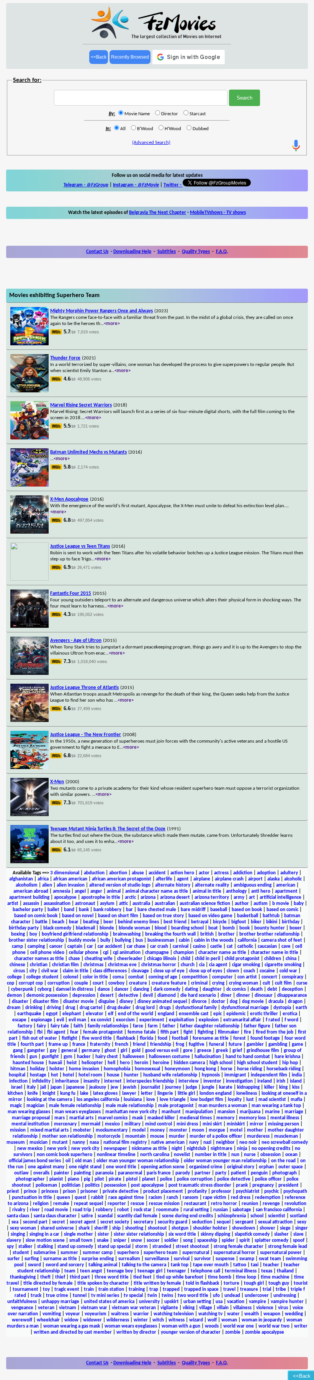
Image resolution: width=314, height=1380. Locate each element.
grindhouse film (263, 1050)
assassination (57, 903)
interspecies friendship (150, 1081)
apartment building (29, 897)
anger (96, 891)
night (177, 1148)
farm (153, 1026)
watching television (174, 1313)
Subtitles (166, 251)
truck (36, 1295)
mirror (256, 1124)
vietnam (67, 1307)
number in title (211, 1154)
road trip (82, 1209)
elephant (71, 1013)
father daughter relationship (209, 1026)
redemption (267, 1197)
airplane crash (229, 879)
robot (123, 1209)
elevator (94, 1013)
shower (267, 1228)
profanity (197, 1191)
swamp (246, 1258)
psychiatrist (248, 1191)
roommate (167, 1209)
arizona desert (175, 897)
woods (212, 1326)
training (137, 1289)
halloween (133, 1056)
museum (16, 1142)
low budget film (206, 1099)
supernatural (195, 1252)
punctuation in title (32, 1197)
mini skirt (212, 1124)
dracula (275, 1001)
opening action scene (163, 1166)
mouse (157, 1136)
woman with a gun (181, 1326)
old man (83, 1160)
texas (266, 1271)
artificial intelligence (280, 897)
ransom (190, 1197)
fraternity (100, 1044)
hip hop (290, 1062)
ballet (53, 909)
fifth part (169, 1032)
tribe (281, 1289)
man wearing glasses (29, 1111)
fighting (205, 1032)
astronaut (85, 903)
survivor (202, 1258)
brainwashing (127, 934)
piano (73, 1179)
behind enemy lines (138, 921)
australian (165, 903)
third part (80, 1277)
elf (110, 1013)
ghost (110, 1050)
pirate (115, 1179)
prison (69, 1191)
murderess (258, 1136)
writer (300, 1326)
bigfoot (238, 921)
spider (228, 1240)
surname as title (60, 1258)
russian (220, 1209)
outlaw (21, 1173)
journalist (150, 1087)
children (272, 958)
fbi (40, 1032)
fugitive (196, 1044)
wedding (294, 1313)
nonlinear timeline (116, 1154)
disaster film (46, 1001)
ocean (291, 1154)
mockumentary (112, 1130)
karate (225, 1087)
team (69, 1271)
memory (225, 1117)
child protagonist (242, 958)
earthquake (29, 1013)
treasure (249, 1289)
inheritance (67, 1081)
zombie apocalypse (264, 1332)
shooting (134, 1228)
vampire (257, 1301)
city (33, 970)
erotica (290, 1013)
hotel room (90, 1075)
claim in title (75, 970)
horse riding (249, 1068)
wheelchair (48, 1320)
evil (60, 1019)
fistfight (69, 1038)
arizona (148, 897)
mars (59, 1117)
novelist (182, 1154)
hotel (68, 1075)
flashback (125, 1038)
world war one (238, 1326)
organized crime (205, 1166)
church (188, 964)
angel (80, 891)
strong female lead (287, 1246)
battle (41, 921)
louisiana (133, 1099)
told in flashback (202, 1283)
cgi (105, 952)
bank (84, 909)
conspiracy (292, 977)
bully (105, 940)
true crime (57, 1295)
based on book (247, 909)
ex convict (101, 1019)
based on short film (118, 915)
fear (74, 1032)
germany (91, 1050)
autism (260, 903)
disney (126, 1001)
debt (272, 989)
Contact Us (97, 251)
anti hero (260, 891)
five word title (97, 1038)
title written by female (157, 1283)
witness (176, 1320)
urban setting (197, 1301)
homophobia (117, 1068)
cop (10, 983)
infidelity (41, 1081)
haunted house (28, 1062)
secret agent (83, 1222)
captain (74, 946)
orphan (266, 1166)
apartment (286, 891)
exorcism (125, 1019)
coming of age (163, 977)
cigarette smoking (283, 964)
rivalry (18, 1209)
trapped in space (201, 1289)
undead (232, 1295)
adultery (289, 872)
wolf (212, 1320)
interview (188, 1081)
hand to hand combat (248, 1056)
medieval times (196, 1117)
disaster (20, 1001)
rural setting (196, 1209)
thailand (285, 1271)
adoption (266, 872)
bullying (123, 940)
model (139, 1130)
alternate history (172, 885)
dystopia (282, 1007)
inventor (212, 1081)
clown (233, 970)
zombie (232, 1332)
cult (266, 983)
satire (87, 1215)
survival (182, 1258)
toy (46, 1289)
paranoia (104, 1173)
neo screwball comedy (285, 1142)
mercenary (65, 1124)
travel (229, 1289)
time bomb (219, 1277)
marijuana (250, 1111)
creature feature (169, 983)
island (296, 1081)
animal (114, 891)
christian (38, 964)
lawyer (129, 1093)
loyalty (235, 1099)
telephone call (205, 1271)
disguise (106, 1001)
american (285, 885)
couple (81, 983)
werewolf (22, 1320)
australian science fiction (205, 903)
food (162, 1038)
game (297, 1044)
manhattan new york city (131, 1111)
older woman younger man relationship (225, 1160)
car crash (159, 946)
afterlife (164, 879)
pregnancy (263, 1185)
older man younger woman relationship (137, 1160)
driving (54, 1007)
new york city (85, 1148)
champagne (157, 952)
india (297, 1075)
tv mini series (105, 1295)
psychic (271, 1191)
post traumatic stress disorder (199, 1185)
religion (41, 1203)
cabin (184, 940)
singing (18, 1234)
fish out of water (39, 1038)
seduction (202, 1222)
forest (239, 1038)
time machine (275, 1277)
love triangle (173, 1099)
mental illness (284, 1117)
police (166, 1179)
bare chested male (156, 909)
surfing (32, 1258)
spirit (244, 1240)
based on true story (163, 915)
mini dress (187, 1124)
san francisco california (279, 1209)
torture (231, 1283)
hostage (38, 1075)
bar (129, 909)
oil (67, 1160)
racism (155, 1197)
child (185, 958)
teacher (271, 1264)
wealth (251, 1313)
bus (139, 940)
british (207, 934)
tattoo (239, 1264)
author (242, 903)
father (168, 1026)
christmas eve (122, 964)
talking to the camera (144, 1264)
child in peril (207, 958)
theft (45, 1277)
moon (198, 1130)
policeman (46, 1185)
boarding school (187, 928)
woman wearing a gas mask (71, 1326)
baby (299, 903)
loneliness (246, 1093)
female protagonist (103, 1032)
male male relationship (130, 1105)
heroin (141, 1062)
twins (167, 1295)
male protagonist (176, 1105)
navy (194, 1142)
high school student (257, 1062)
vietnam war (94, 1307)
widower (92, 1320)
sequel (224, 1222)
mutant (60, 1142)
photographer (30, 1179)
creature (138, 983)
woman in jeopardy (262, 1320)
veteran (46, 1307)
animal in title (207, 891)
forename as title (211, 1038)
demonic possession (47, 995)
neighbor (225, 1142)
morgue (217, 1130)
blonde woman (134, 928)
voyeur (72, 1313)
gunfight (50, 1056)
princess (49, 1191)
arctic (130, 897)
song (188, 1240)
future (235, 1044)
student (21, 1252)
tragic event (66, 1289)
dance (104, 989)
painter (61, 1173)
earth (301, 1007)
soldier (171, 1240)
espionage (41, 1019)
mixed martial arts (49, 1130)
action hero (182, 872)
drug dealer (119, 1007)
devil (148, 995)
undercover (257, 1295)
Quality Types (196, 251)
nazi (207, 1142)
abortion (118, 872)
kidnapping (248, 1087)
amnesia (61, 891)
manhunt (171, 1111)
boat (213, 928)
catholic (245, 946)
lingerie (165, 1093)
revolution (295, 1203)
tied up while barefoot (179, 1277)
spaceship (207, 1240)
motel (236, 1130)
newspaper (115, 1148)
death (256, 989)
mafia (296, 1099)
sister (103, 1234)
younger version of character (191, 1332)
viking (189, 1307)
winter (141, 1320)
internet (113, 1081)
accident (157, 872)
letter (147, 1093)
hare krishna (287, 1056)
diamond (166, 995)
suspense (225, 1258)
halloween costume (169, 1056)
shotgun (180, 1228)
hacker (84, 1056)
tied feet (142, 1277)
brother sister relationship (36, 940)
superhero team (161, 1252)
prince (30, 1191)
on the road (283, 1160)
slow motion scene (45, 1240)
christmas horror (158, 964)
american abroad (30, 891)
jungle (208, 1087)
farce (138, 1026)
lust (250, 1099)
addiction (242, 872)
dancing (141, 989)
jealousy (97, 1087)
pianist (56, 1179)
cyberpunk (22, 989)
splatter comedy (271, 1240)
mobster (82, 1130)
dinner (243, 995)
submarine (45, 1252)
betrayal (199, 921)
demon (14, 995)
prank (242, 1185)
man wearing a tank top (276, 1105)
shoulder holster (210, 1228)
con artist (247, 977)
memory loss (252, 1117)
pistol (131, 1179)
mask (137, 1117)
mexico (112, 1124)
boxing (18, 934)
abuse (138, 872)
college (14, 977)
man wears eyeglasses (78, 1111)
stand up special (114, 1246)
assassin (31, 903)
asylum (107, 903)
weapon (271, 1313)
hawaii (55, 1062)
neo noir (248, 1142)
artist (12, 903)
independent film (269, 1075)
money (157, 1130)
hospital (17, 1075)
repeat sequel (88, 1203)
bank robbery (107, 909)
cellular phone (83, 952)
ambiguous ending (252, 885)
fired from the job (274, 1032)
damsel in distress (74, 989)
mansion (226, 1111)
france (78, 1044)
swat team (270, 1258)
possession (115, 1185)
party (220, 1173)
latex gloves (105, 1093)
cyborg (44, 989)
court (98, 983)
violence (264, 1307)
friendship (160, 1044)
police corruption (195, 1179)
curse (301, 983)
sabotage (241, 1209)
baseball (218, 909)
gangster (36, 1050)
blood (161, 928)
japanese (75, 1087)
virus (283, 1307)
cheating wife (99, 958)
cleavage (140, 970)
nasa (94, 1142)
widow (71, 1320)
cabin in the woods (213, 940)
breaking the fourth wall (170, 934)
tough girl (254, 1283)
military (132, 1124)
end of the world (135, 1013)
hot (54, 1075)
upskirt (171, 1301)
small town (80, 1240)
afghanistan (21, 879)
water (233, 1313)
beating (91, 921)
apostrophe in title (100, 897)
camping (36, 946)
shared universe (57, 1228)
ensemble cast (194, 1013)
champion (183, 952)
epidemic (235, 1013)
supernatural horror (234, 1252)
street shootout (192, 1246)
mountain (135, 1136)
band (69, 909)
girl (124, 1050)
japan (56, 1087)
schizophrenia (232, 1215)
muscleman (286, 1136)
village (205, 1307)
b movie (280, 903)
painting (82, 1173)
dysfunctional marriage (245, 1007)
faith (78, 1026)
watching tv (210, 1313)
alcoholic (293, 879)
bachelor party (28, 909)
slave (298, 1234)
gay (53, 1050)
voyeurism (95, 1313)
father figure (257, 1026)
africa (43, 879)
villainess (242, 1307)
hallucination (208, 1056)
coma (118, 977)
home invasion (84, 1068)
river (35, 1209)
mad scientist (272, 1099)
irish (280, 1081)
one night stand (85, 1166)
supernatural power (281, 1252)
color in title (95, 977)
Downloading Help (132, 251)
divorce (199, 1001)
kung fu (67, 1093)
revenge (271, 1203)
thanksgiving (23, 1277)
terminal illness (241, 1271)
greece (204, 1050)
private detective (121, 1191)
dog (233, 1001)
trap (153, 1289)
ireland (264, 1081)
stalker (25, 1246)
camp (17, 946)
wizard (196, 1320)
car (90, 946)
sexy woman (23, 1228)
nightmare (221, 1148)
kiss (295, 1087)
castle (216, 946)
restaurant (195, 1203)
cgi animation (127, 952)
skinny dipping (215, 1234)
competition (195, 977)
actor (204, 872)
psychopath (295, 1191)
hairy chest (106, 1056)
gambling (277, 1044)
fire (247, 1032)
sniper (119, 1240)
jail (43, 1087)
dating (191, 989)
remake (61, 1203)
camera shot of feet (281, 940)
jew (114, 1087)
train (89, 1289)
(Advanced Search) (151, 142)
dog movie (253, 1001)
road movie (56, 1209)
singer (301, 1228)
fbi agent (56, 1032)
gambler (255, 1044)
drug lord (145, 1007)
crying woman (243, 983)
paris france (159, 1173)
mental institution (30, 1124)
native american (168, 1142)
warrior (141, 1313)
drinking (33, 1007)
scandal (105, 1215)
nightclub (196, 1148)
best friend (175, 921)
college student (42, 977)
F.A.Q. (222, 251)
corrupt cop (31, 983)
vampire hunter (287, 1301)
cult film (283, 983)
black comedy (57, 928)
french (121, 1044)
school (256, 1215)
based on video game (210, 915)
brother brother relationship (269, 934)
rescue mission (164, 1203)
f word (291, 1019)
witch (158, 1320)
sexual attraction (275, 1222)
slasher (281, 1234)
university (149, 1301)
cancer (56, 946)
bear (73, 921)
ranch (172, 1197)
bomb (228, 928)
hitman (17, 1068)
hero (125, 1062)
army (239, 897)
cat (230, 946)
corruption (58, 983)
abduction (94, 872)
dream (14, 1007)
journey (173, 1087)
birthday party (24, 928)
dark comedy (167, 989)
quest (81, 1197)
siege (285, 1228)
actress (221, 872)
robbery (104, 1209)
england (166, 1013)
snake (103, 1240)
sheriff (101, 1228)
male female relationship (75, 1105)
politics (92, 1185)
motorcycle (109, 1136)
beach (58, 921)
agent (183, 879)
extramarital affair (242, 1019)
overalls (41, 1173)
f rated (273, 1019)
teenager (176, 1271)
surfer (13, 1258)
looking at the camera (49, 1099)
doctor (218, 1001)
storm (141, 1246)
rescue (137, 1203)
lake (84, 1093)
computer (222, 977)
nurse (250, 1154)
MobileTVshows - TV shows (218, 212)
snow (136, 1240)
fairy (41, 1026)
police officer (268, 1179)
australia (141, 903)
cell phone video (47, 952)
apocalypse (65, 897)
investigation (239, 1081)
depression (83, 995)
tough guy (278, 1283)
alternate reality (212, 885)
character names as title (39, 958)
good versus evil (161, 1050)
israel (16, 1087)
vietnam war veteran (134, 1307)
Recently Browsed (130, 57)
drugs (165, 1007)
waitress (120, 1313)
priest (13, 1191)
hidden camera (189, 1062)
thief (60, 1277)
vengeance (22, 1307)
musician (38, 1142)
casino (199, 946)
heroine (161, 1062)
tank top (179, 1264)
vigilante (169, 1307)
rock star (143, 1209)
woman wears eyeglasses (131, 1326)
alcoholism (27, 885)
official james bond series (35, 1160)
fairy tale (60, 1026)
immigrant (235, 1075)
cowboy (116, 983)
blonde (107, 928)
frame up (58, 1044)
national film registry (125, 1142)
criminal (199, 983)
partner (203, 1173)
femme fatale (142, 1032)
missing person (283, 1124)
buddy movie (82, 940)
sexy (301, 1222)
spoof (298, 1240)
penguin (259, 1173)
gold (136, 1050)
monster (178, 1130)
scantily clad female (137, 1215)
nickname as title (149, 1148)
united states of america (109, 1301)
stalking (45, 1246)
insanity (91, 1081)
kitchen (15, 1093)
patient (238, 1173)
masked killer (161, 1117)
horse (226, 1068)
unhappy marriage (60, 1301)
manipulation (199, 1111)
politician (71, 1185)
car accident (110, 946)
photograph (284, 1173)
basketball (247, 915)
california (247, 940)
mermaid (90, 1124)
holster (56, 1068)
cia (201, 964)
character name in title (274, 952)
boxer (295, 928)
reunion (250, 1203)
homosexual (147, 1068)
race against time (126, 1197)
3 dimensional (64, 872)
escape (19, 1019)
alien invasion (71, 885)
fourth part (32, 1044)
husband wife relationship (170, 1075)
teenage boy (120, 1271)
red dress (240, 1197)
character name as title (222, 952)
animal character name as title (156, 891)
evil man (77, 1019)
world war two (273, 1326)
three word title (112, 1277)
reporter (117, 1203)
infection (18, 1081)
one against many (46, 1166)
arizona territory (212, 897)
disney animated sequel (162, 1001)
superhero (128, 1252)
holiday (37, 1068)
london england (216, 1093)
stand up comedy (75, 1246)
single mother (78, 1234)
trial (267, 1289)
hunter (131, 1075)
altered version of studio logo (119, 885)
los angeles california (98, 1099)
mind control (158, 1124)
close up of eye (169, 970)
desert (107, 995)
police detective (233, 1179)
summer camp (98, 1252)
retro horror (224, 1203)
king (283, 1087)
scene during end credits (187, 1215)
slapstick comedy (252, 1234)
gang (18, 1050)
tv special (133, 1295)
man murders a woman (222, 1105)
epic (217, 1013)
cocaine (267, 970)
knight (49, 1093)
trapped (171, 1289)
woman (229, 1320)
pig (87, 1179)
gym (68, 1056)
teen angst (91, 1271)
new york (57, 1148)
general (69, 1050)
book (244, 928)
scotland (298, 1215)
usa (219, 1301)
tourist (301, 1283)
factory (25, 1026)
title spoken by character (103, 1283)
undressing (284, 1295)
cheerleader (129, 958)
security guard (172, 1222)
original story (240, 1166)
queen (63, 1197)
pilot (99, 1179)
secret (58, 1222)
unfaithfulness (22, 1301)
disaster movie (78, 1001)
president (288, 1185)
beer (108, 921)
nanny (78, 1142)
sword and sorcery (65, 1264)
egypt (52, 1013)
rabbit (97, 1197)
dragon (295, 1001)
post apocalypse (147, 1185)
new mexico (30, 1148)
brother (226, 934)
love (150, 1099)
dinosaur (264, 995)
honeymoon (177, 1068)
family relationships (108, 1026)
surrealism (129, 1258)
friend (139, 1044)
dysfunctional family (196, 1007)
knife (33, 1093)
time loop (246, 1277)
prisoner (89, 1191)
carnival (180, 946)
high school (220, 1062)
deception (292, 989)
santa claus (18, 1215)
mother (255, 1130)
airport (255, 879)
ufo (216, 1295)
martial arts (81, 1117)
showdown (243, 1228)
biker (256, 921)
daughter (212, 989)
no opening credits (271, 1148)
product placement (163, 1191)
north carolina (154, 1154)
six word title (182, 1234)
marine (272, 1111)
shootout (157, 1228)
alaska (273, 879)
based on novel (77, 915)
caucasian (267, 946)
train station (111, 1289)
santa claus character (55, 1215)
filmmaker (228, 1032)
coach (249, 970)
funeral (216, 1044)
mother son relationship (67, 1136)
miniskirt (236, 1124)
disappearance (292, 995)
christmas (93, 964)
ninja (242, 1148)
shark (84, 1228)
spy (10, 1246)
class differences (110, 970)
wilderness (117, 1320)
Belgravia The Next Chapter (157, 212)
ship (116, 1228)
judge (191, 1087)
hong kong (205, 1068)
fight (188, 1032)
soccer (153, 1240)
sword (34, 1264)
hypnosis (211, 1075)
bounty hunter (269, 928)
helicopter (92, 1062)
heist (72, 1062)
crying (218, 983)
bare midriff (193, 909)
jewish (129, 1087)
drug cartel (91, 1007)
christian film (65, 964)
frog (180, 1044)
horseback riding (284, 1068)
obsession (270, 1154)
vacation (235, 1301)
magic (16, 1105)
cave (286, 946)
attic (123, 903)
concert (269, 977)
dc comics (236, 989)
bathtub (271, 915)
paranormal (130, 1173)
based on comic (282, 909)
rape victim (214, 1197)
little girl (186, 1093)
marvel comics (113, 1117)
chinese (17, 964)
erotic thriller (264, 1013)
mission (18, 1130)
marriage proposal (31, 1117)
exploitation (181, 1019)
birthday (290, 921)
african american (70, 879)
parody (182, 1173)
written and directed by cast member (73, 1332)
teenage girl (149, 1271)
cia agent (218, 964)
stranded (161, 1246)
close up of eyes (205, 970)
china (291, 958)
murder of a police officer (216, 1136)
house (113, 1075)
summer (69, 1252)
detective (128, 995)
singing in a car (44, 1234)
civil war (49, 970)
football (180, 1038)
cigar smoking (246, 964)
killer (269, 1087)
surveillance (157, 1258)
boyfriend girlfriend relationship (75, 934)
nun (235, 1154)
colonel (70, 977)
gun (33, 1056)
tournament (25, 1289)
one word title (121, 1166)
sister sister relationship (139, 1234)
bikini (271, 921)
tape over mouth (211, 1264)
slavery (14, 1240)
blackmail (85, 928)
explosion (209, 1019)
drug (70, 1007)
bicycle (220, 921)
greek (222, 1050)
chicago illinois (161, 958)
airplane (201, 879)
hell (111, 1062)
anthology (236, 891)
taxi (254, 1264)
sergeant (244, 1222)
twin (152, 1295)
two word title (193, 1295)
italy (31, 1087)
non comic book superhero (64, 1154)
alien (47, 885)
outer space (290, 1166)
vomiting (52, 1313)
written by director (136, 1332)
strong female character (238, 1246)
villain (223, 1307)
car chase (136, 946)
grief (237, 1050)
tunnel (80, 1295)
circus (19, 970)
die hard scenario (198, 995)
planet (148, 1179)
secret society (114, 1222)
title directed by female (48, 1283)
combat (136, 977)
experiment (151, 1019)
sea (14, 1222)
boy (33, 934)
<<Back (98, 57)
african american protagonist (121, 879)
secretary (143, 1222)
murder (177, 1136)
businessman (160, 940)
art (252, 897)
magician (35, 1105)
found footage (265, 1038)
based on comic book (35, 915)
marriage (294, 1111)
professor (221, 1191)
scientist (276, 1215)
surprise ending (98, 1258)
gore (188, 1050)
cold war (288, 970)
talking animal (102, 1264)
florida (146, 1038)
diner (226, 995)
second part (35, 1222)
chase (74, 958)
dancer (121, 989)
